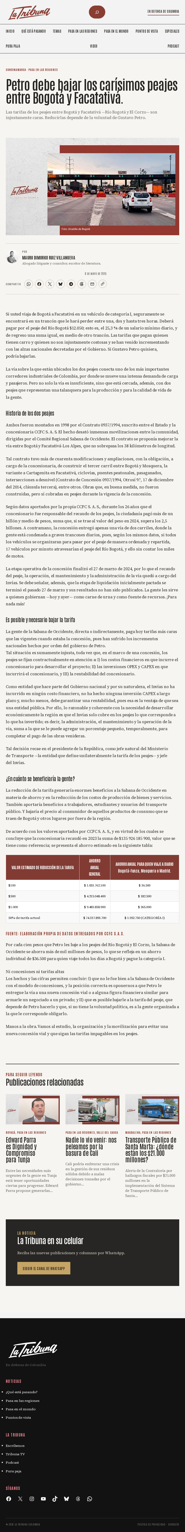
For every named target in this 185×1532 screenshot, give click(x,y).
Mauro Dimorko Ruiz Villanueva (48, 257)
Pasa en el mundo (20, 1409)
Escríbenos (15, 1445)
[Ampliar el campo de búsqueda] (97, 12)
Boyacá (10, 1132)
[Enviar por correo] (92, 284)
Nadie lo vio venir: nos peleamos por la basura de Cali (91, 1146)
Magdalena (132, 1132)
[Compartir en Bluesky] (60, 284)
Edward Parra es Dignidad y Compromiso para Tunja (21, 1149)
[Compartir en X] (50, 284)
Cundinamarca (16, 69)
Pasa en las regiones (23, 1400)
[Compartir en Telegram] (71, 284)
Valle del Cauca (107, 1132)
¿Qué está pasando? (22, 1392)
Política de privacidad (151, 1524)
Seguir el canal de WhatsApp (44, 1268)
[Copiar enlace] (103, 284)
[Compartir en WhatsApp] (28, 284)
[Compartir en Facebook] (39, 284)
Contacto (173, 1524)
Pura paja (13, 1471)
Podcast (12, 1462)
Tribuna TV (15, 1454)
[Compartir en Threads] (81, 284)
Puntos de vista (18, 1417)
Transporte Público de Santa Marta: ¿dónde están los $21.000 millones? (150, 1149)
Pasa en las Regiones (43, 69)
